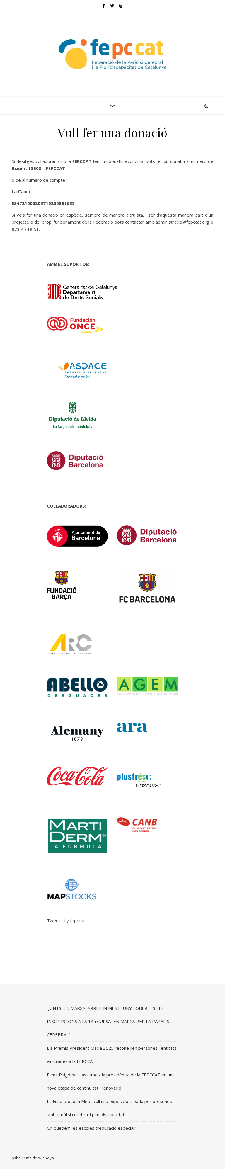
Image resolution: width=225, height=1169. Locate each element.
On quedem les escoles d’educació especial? (91, 1128)
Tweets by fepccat (66, 920)
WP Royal (46, 1158)
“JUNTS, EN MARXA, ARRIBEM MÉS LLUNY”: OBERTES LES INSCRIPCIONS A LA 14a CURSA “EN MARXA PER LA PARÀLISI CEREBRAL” (109, 1021)
